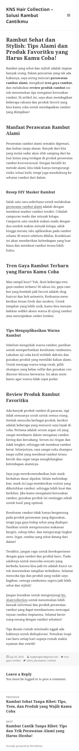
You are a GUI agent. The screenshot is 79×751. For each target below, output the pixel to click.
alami (30, 660)
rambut (51, 660)
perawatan (40, 660)
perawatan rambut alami (24, 207)
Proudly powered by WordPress (24, 746)
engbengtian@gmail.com (44, 657)
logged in (31, 679)
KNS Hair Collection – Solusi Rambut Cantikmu (29, 15)
